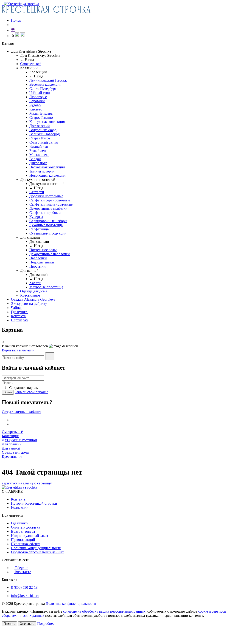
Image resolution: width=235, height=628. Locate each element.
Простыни (37, 266)
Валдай (35, 159)
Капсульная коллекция (47, 122)
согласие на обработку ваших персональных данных (104, 611)
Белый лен (37, 151)
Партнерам (19, 320)
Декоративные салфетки (48, 208)
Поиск (16, 20)
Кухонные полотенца (46, 225)
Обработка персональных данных (37, 552)
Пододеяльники (41, 262)
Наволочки (38, 258)
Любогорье (38, 97)
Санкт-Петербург (42, 89)
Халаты (35, 283)
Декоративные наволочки (49, 254)
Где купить (19, 312)
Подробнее (45, 623)
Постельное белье (43, 250)
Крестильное (30, 295)
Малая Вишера (41, 113)
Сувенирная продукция (47, 233)
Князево (35, 109)
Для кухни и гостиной (19, 440)
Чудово (35, 105)
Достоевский (39, 126)
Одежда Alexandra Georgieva (33, 299)
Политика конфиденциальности (36, 548)
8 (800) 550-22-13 (24, 587)
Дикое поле (38, 163)
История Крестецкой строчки (34, 503)
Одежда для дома (33, 291)
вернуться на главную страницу (27, 483)
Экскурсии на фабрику (29, 304)
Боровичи (37, 101)
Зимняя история (41, 171)
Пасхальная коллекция (47, 167)
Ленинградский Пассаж (48, 80)
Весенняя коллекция (45, 84)
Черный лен (38, 146)
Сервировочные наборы (48, 221)
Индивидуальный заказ (29, 535)
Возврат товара (23, 531)
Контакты (18, 316)
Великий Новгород (44, 134)
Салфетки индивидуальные (51, 204)
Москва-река (39, 155)
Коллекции (10, 436)
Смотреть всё (30, 64)
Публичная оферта (25, 544)
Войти (8, 392)
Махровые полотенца (46, 287)
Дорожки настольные (46, 196)
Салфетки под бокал (45, 213)
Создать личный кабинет (21, 412)
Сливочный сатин (43, 142)
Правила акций (23, 540)
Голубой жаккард (42, 130)
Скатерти (36, 192)
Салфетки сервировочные (49, 200)
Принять (9, 623)
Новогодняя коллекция (47, 175)
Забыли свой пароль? (31, 392)
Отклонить (27, 623)
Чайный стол (39, 93)
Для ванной (11, 448)
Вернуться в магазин (18, 350)
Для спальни (12, 444)
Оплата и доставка (25, 527)
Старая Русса (39, 138)
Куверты (36, 217)
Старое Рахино (41, 117)
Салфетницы (39, 229)
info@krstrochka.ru (25, 596)
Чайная (16, 308)
